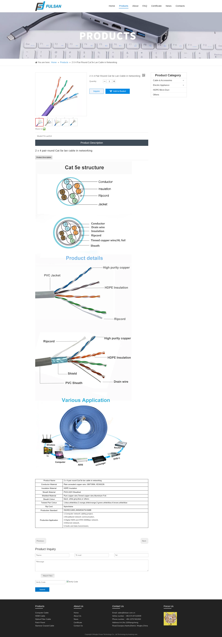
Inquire (96, 91)
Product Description (92, 142)
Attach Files (47, 576)
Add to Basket (119, 91)
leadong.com (132, 634)
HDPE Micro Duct (161, 90)
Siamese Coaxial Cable (44, 626)
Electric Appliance (161, 85)
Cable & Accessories (162, 80)
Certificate (78, 622)
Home (76, 613)
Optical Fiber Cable (43, 619)
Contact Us (78, 626)
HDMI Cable (40, 616)
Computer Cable (42, 613)
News (76, 619)
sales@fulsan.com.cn (126, 613)
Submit (42, 589)
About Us (77, 616)
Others (156, 95)
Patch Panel (40, 622)
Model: (40, 136)
